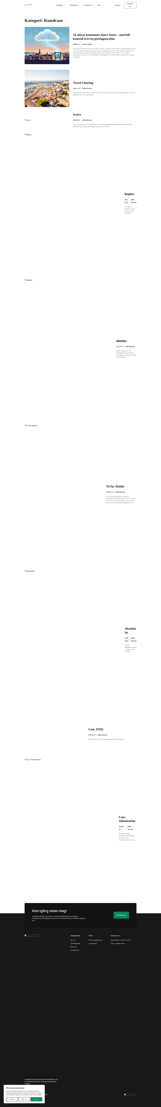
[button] (121, 1017)
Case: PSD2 (128, 776)
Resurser (88, 5)
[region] (24, 1094)
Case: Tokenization (127, 921)
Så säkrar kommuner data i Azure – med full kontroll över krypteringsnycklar (101, 36)
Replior (129, 194)
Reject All (24, 1099)
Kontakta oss (75, 1053)
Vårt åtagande (75, 1046)
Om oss (73, 1043)
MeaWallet (130, 630)
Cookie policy (93, 1046)
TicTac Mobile (115, 486)
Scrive (77, 114)
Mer (99, 5)
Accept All (36, 1099)
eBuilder (121, 341)
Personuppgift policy (95, 1043)
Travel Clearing (83, 82)
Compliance (74, 5)
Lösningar (59, 5)
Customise (12, 1099)
